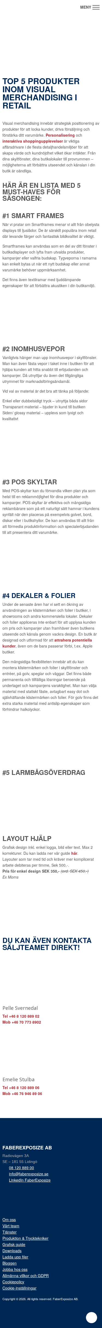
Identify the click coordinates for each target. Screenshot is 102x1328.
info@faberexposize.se (28, 1173)
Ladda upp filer (15, 1257)
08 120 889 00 (21, 1167)
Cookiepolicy (13, 1281)
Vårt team (10, 1225)
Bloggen (9, 1263)
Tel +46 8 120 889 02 (20, 1016)
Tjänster (9, 1232)
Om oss (9, 1219)
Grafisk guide (13, 1244)
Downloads (11, 1250)
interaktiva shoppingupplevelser (32, 141)
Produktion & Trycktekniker (25, 1238)
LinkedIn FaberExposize (30, 1180)
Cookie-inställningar (19, 1288)
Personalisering (60, 135)
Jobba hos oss (14, 1269)
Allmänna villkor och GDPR (25, 1275)
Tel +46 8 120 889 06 (20, 1087)
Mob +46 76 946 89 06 (22, 1093)
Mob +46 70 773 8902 (21, 1022)
